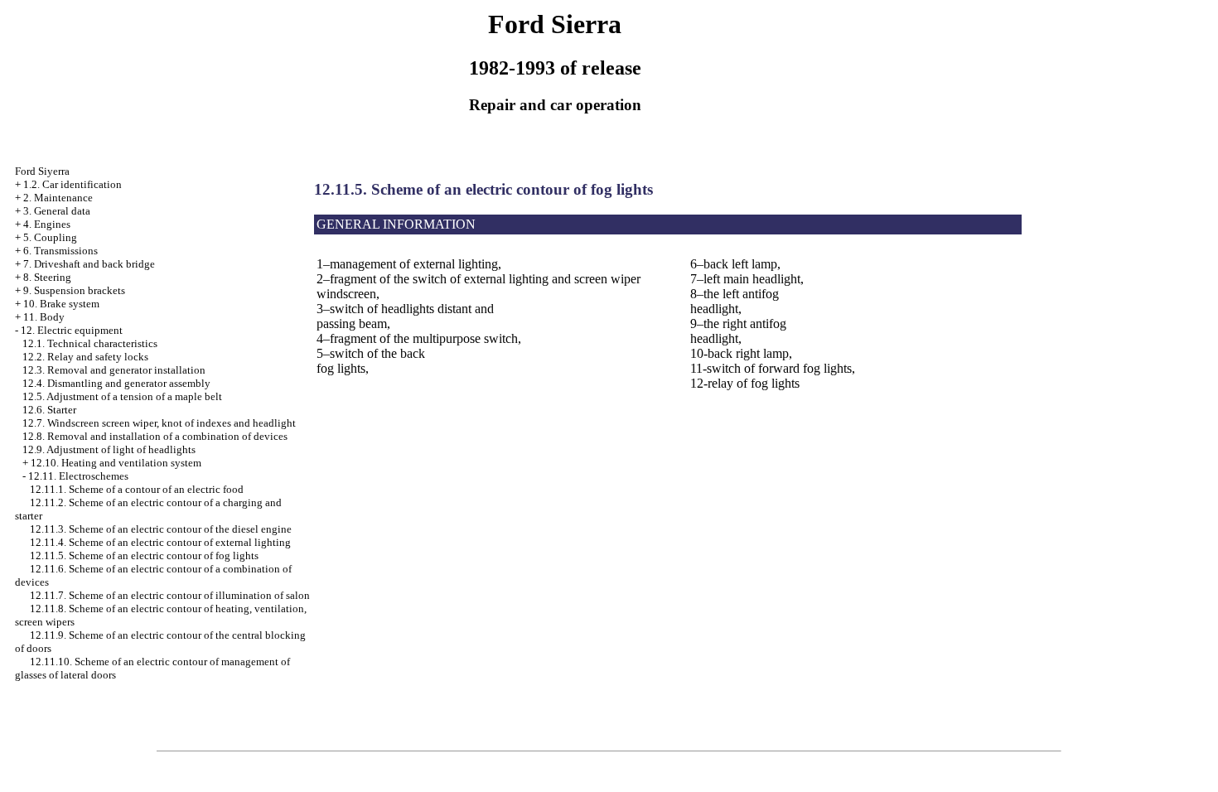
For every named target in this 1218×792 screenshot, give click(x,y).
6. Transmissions (60, 250)
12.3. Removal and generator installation (113, 370)
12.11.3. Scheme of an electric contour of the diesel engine (161, 529)
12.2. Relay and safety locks (85, 356)
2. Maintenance (58, 197)
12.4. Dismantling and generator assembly (116, 383)
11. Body (44, 317)
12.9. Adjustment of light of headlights (109, 449)
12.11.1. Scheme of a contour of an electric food (137, 489)
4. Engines (46, 224)
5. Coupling (50, 237)
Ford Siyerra (42, 171)
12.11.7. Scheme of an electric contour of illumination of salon (170, 595)
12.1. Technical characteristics (89, 343)
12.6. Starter (49, 409)
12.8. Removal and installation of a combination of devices (155, 436)
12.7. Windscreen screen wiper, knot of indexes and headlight (159, 423)
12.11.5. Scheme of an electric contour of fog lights (144, 555)
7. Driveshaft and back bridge (89, 264)
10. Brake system (61, 303)
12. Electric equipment (72, 330)
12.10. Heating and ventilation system (116, 462)
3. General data (56, 211)
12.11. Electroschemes (78, 476)
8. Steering (47, 277)
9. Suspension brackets (74, 290)
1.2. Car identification (72, 184)
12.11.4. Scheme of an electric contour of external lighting (160, 542)
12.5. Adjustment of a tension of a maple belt (122, 396)
